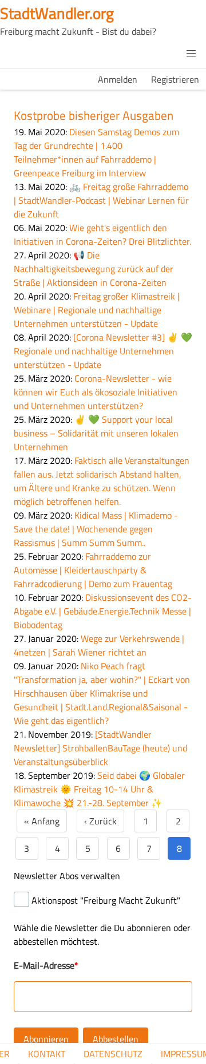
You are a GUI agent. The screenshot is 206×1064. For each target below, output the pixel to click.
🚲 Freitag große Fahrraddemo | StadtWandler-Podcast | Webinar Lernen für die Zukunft (101, 200)
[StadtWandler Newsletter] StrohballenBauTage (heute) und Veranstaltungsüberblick (100, 747)
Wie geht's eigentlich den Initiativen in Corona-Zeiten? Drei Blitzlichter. (102, 234)
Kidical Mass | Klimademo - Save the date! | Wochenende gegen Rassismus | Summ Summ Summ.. (96, 528)
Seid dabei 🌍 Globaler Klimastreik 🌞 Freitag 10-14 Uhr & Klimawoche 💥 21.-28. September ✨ (99, 789)
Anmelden (117, 79)
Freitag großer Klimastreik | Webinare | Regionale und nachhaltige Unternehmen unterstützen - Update (97, 309)
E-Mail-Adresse (44, 965)
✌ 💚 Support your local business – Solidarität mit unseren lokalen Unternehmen (96, 433)
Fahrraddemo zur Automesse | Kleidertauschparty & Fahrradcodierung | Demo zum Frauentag (93, 569)
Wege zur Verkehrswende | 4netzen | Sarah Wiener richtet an (99, 645)
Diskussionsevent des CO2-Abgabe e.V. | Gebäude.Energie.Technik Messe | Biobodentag (103, 611)
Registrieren (175, 79)
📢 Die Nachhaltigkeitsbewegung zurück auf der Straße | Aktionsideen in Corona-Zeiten (93, 268)
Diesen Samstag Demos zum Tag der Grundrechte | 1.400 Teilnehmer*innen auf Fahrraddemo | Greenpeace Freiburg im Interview (96, 152)
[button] (191, 53)
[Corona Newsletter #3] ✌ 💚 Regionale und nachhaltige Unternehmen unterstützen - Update (103, 350)
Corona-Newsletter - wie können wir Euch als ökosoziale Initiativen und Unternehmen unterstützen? (95, 391)
